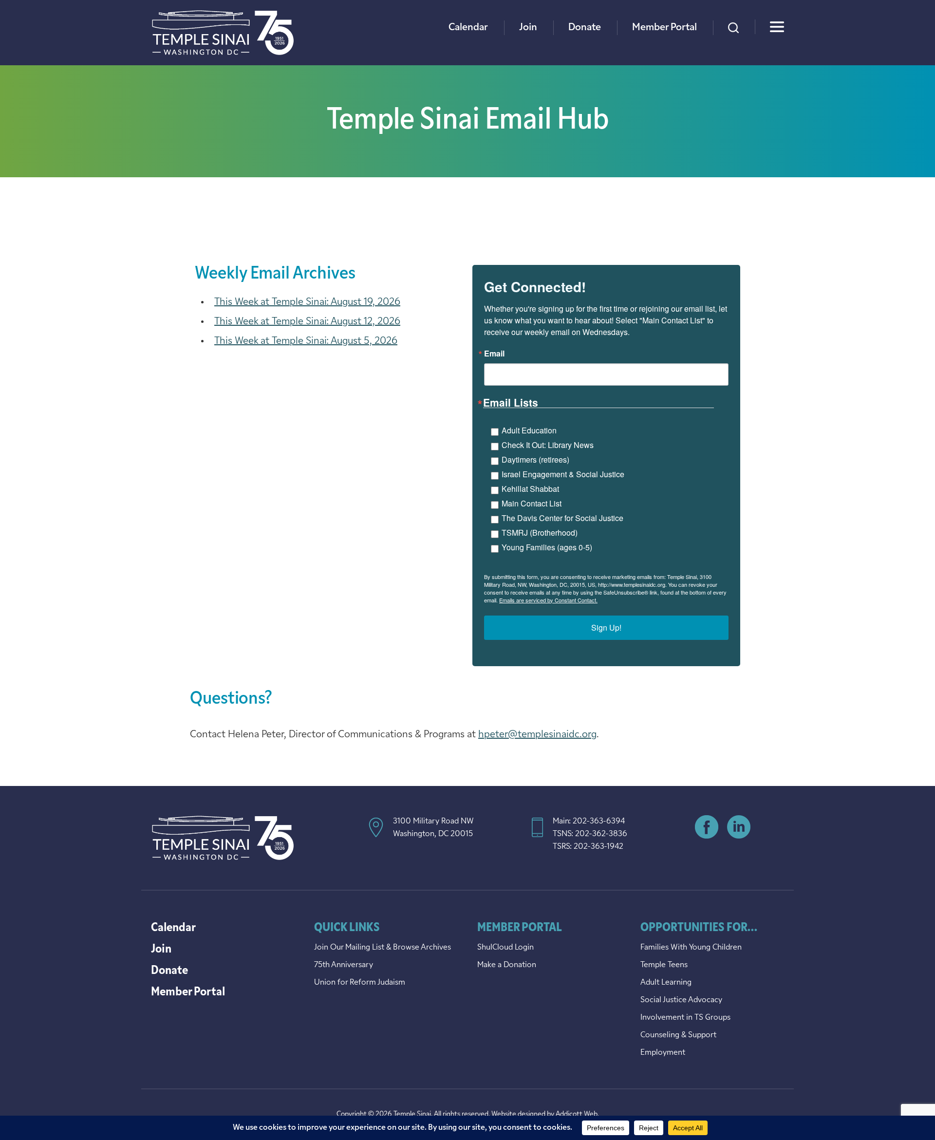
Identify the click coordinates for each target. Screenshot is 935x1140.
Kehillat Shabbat (530, 488)
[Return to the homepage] (223, 33)
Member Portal (664, 28)
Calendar (468, 28)
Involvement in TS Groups (685, 1018)
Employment (662, 1053)
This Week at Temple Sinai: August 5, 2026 (305, 341)
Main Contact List (531, 503)
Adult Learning (666, 983)
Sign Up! (606, 627)
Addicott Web (577, 1114)
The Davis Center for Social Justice (562, 517)
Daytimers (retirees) (535, 459)
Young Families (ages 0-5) (547, 547)
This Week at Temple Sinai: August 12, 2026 (307, 322)
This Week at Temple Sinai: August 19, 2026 (307, 302)
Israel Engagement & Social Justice (563, 474)
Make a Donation (506, 965)
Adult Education (529, 430)
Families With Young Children (691, 948)
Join (528, 28)
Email (494, 353)
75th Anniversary (343, 965)
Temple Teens (664, 965)
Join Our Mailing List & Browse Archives (382, 948)
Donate (584, 28)
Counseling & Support (678, 1035)
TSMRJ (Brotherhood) (540, 532)
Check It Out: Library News (548, 444)
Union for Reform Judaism (359, 983)
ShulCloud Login (505, 948)
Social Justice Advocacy (681, 1000)
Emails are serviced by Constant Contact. (548, 600)
